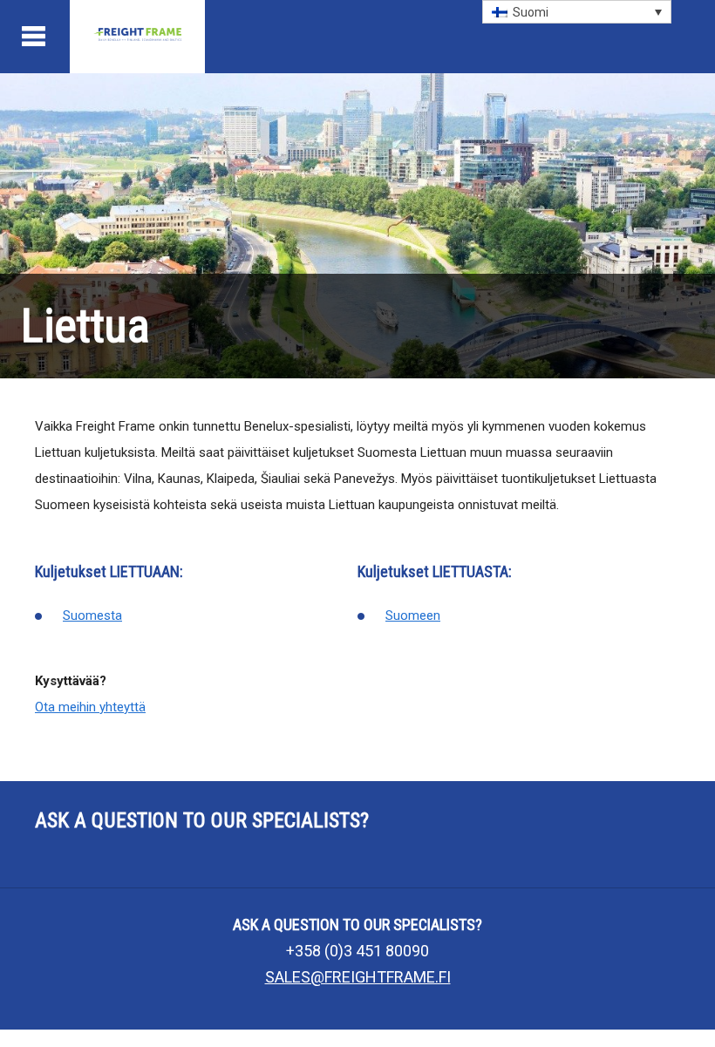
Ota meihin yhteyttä (90, 707)
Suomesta (92, 615)
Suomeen (412, 615)
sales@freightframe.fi (358, 977)
